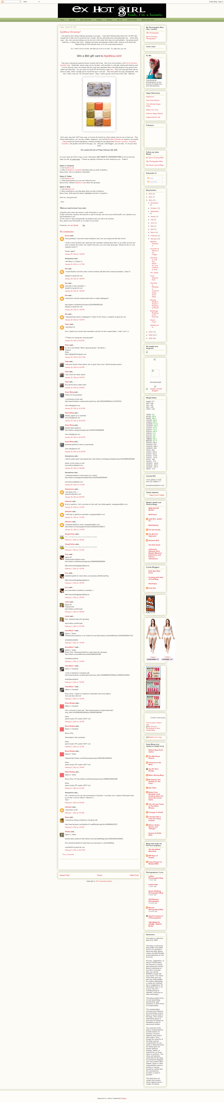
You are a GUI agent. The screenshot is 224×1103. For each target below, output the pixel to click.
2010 (151, 332)
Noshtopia (153, 584)
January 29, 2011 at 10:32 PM (75, 421)
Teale (67, 361)
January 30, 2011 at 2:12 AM (74, 485)
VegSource (150, 97)
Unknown (68, 501)
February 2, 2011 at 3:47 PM (74, 626)
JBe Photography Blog (154, 161)
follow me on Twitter (157, 495)
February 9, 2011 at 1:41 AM (74, 827)
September (155, 211)
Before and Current (148, 20)
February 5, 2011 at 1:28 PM (74, 767)
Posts (151, 178)
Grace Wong (69, 392)
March (153, 232)
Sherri (67, 324)
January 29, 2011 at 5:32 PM (74, 367)
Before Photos (132, 20)
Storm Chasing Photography (151, 37)
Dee (66, 269)
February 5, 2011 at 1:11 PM (74, 747)
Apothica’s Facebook (74, 170)
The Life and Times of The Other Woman (156, 806)
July (152, 220)
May (152, 226)
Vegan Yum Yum (152, 110)
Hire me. (120, 20)
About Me (72, 20)
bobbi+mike (153, 885)
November (154, 203)
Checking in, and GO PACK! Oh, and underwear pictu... (154, 263)
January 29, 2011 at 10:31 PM (75, 408)
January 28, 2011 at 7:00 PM (74, 279)
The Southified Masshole (154, 850)
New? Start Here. (86, 20)
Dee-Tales (152, 788)
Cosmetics (124, 141)
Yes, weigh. (154, 273)
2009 (151, 335)
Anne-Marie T (70, 630)
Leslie (67, 602)
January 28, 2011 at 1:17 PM (74, 264)
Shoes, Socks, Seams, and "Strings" (154, 827)
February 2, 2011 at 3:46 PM (74, 612)
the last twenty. (155, 530)
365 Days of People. (153, 856)
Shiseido (117, 141)
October (154, 208)
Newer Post (64, 875)
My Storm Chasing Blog (154, 158)
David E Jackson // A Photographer (156, 917)
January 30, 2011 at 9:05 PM (74, 497)
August (153, 216)
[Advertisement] (99, 864)
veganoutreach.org (153, 117)
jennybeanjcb (155, 382)
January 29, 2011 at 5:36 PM (74, 388)
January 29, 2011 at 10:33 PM (75, 452)
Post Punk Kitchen (152, 100)
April (152, 229)
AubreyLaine (69, 489)
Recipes (99, 20)
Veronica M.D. (154, 540)
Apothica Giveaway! (154, 243)
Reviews (109, 20)
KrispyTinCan (70, 534)
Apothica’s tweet (80, 183)
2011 (151, 200)
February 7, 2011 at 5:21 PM (74, 813)
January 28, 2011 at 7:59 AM (74, 254)
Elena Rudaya (70, 703)
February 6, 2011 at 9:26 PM (74, 803)
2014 (151, 194)
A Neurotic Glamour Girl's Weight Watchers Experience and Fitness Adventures (155, 554)
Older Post (134, 875)
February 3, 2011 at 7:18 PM (74, 643)
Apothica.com (112, 55)
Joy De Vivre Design (153, 770)
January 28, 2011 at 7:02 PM (74, 310)
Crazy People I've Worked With (155, 863)
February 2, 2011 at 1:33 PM (74, 583)
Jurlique (65, 141)
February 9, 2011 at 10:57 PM (75, 850)
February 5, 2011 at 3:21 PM (74, 788)
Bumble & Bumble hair (115, 139)
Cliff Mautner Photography (154, 900)
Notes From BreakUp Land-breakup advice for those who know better (156, 796)
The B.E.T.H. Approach (153, 535)
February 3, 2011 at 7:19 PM (74, 661)
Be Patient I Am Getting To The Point (155, 781)
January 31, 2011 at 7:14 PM (74, 529)
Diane (67, 817)
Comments (153, 182)
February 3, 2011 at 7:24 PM (74, 699)
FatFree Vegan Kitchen (154, 113)
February (154, 236)
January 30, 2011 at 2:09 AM (74, 468)
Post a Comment (68, 854)
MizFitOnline (154, 525)
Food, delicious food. (154, 278)
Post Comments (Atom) (104, 881)
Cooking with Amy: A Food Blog (156, 578)
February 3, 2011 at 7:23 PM (74, 682)
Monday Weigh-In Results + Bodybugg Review (154, 304)
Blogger (123, 1098)
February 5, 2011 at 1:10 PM (74, 722)
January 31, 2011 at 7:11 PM (74, 507)
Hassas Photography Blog (156, 908)
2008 (151, 338)
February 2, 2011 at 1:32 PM (74, 568)
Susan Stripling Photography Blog (156, 892)
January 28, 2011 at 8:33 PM (74, 340)
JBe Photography (152, 33)
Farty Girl (152, 588)
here (111, 69)
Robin (67, 345)
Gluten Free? (153, 321)
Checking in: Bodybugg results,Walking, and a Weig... (154, 290)
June (153, 223)
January (154, 239)
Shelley (67, 832)
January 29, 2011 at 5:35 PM (74, 377)
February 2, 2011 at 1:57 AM (74, 550)
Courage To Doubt (156, 812)
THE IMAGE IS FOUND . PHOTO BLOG (155, 924)
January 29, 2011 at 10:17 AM (75, 357)
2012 (151, 197)
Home (62, 20)
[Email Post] (83, 225)
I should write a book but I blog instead (155, 818)
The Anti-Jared (154, 545)
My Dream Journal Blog (154, 165)
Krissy (67, 236)
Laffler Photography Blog (156, 877)
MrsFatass (153, 514)
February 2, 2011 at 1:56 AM (74, 540)
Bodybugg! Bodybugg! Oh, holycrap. (154, 314)
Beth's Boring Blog (156, 775)
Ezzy (66, 554)
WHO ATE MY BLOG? (154, 509)
